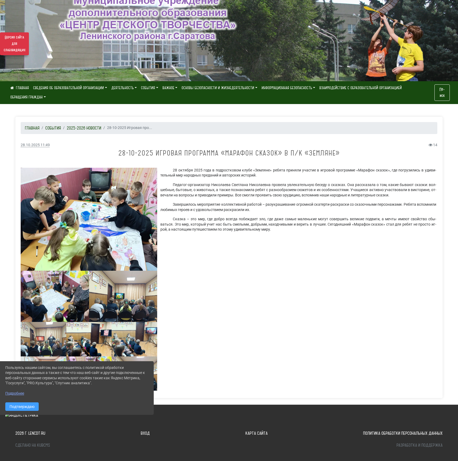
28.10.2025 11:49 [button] (35, 145)
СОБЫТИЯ (148, 87)
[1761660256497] (89, 219)
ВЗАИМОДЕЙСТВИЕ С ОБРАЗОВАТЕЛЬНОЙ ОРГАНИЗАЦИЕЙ (360, 87)
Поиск (442, 92)
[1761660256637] (123, 296)
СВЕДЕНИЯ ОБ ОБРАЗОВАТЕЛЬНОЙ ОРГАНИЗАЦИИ (68, 87)
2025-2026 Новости (84, 128)
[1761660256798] (43, 339)
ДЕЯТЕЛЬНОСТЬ (122, 87)
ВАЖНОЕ (168, 87)
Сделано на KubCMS (32, 445)
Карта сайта (256, 433)
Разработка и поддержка (420, 445)
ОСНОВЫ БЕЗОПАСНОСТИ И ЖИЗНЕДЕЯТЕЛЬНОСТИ (218, 87)
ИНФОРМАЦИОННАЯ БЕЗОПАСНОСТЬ (287, 87)
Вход (145, 433)
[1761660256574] (55, 296)
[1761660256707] (89, 339)
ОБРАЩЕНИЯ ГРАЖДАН (26, 97)
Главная (32, 128)
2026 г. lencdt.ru (30, 433)
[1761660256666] (134, 339)
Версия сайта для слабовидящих (14, 44)
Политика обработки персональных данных (403, 433)
